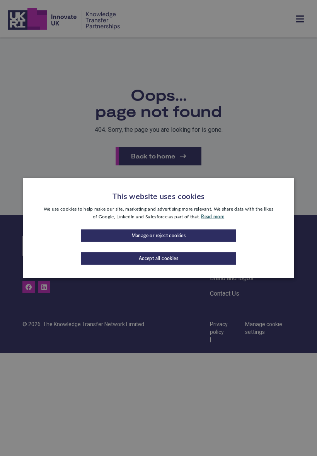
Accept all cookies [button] (158, 258)
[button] (158, 235)
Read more (212, 216)
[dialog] (158, 228)
